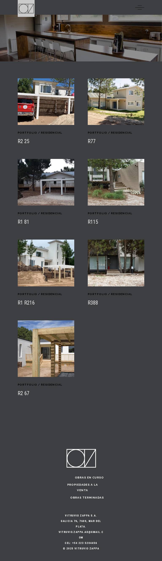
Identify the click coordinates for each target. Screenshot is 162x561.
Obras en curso (89, 477)
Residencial (51, 132)
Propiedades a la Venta (82, 487)
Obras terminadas (87, 497)
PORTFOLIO (27, 132)
